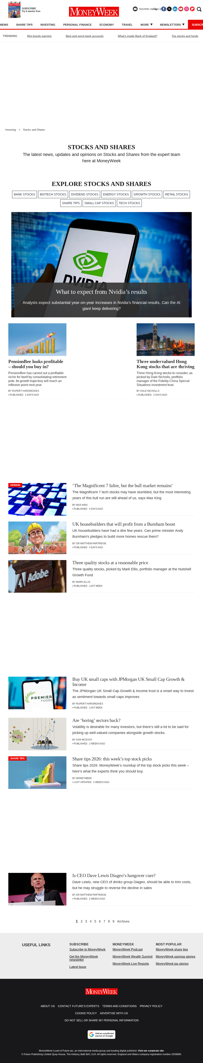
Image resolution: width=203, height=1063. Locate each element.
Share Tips (24, 24)
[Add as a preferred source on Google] (101, 1034)
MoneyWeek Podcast (128, 949)
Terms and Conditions (119, 1006)
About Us (48, 1006)
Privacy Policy (151, 1006)
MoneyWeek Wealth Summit (132, 956)
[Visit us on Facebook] (163, 9)
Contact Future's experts (78, 1006)
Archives (123, 921)
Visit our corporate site (151, 1050)
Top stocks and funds (185, 36)
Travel (127, 24)
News (4, 24)
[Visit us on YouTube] (180, 9)
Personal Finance (77, 24)
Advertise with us (114, 1013)
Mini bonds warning (39, 36)
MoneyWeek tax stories (172, 963)
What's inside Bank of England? (137, 36)
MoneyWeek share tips (172, 949)
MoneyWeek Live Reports (131, 963)
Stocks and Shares (34, 129)
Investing (47, 24)
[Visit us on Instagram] (186, 9)
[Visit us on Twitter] (169, 9)
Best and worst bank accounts (84, 36)
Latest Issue (77, 967)
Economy (107, 24)
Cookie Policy (86, 1013)
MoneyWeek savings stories (175, 956)
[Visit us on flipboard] (192, 9)
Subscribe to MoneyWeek (87, 949)
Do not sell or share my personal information (102, 1020)
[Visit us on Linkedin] (175, 9)
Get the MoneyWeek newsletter (83, 958)
